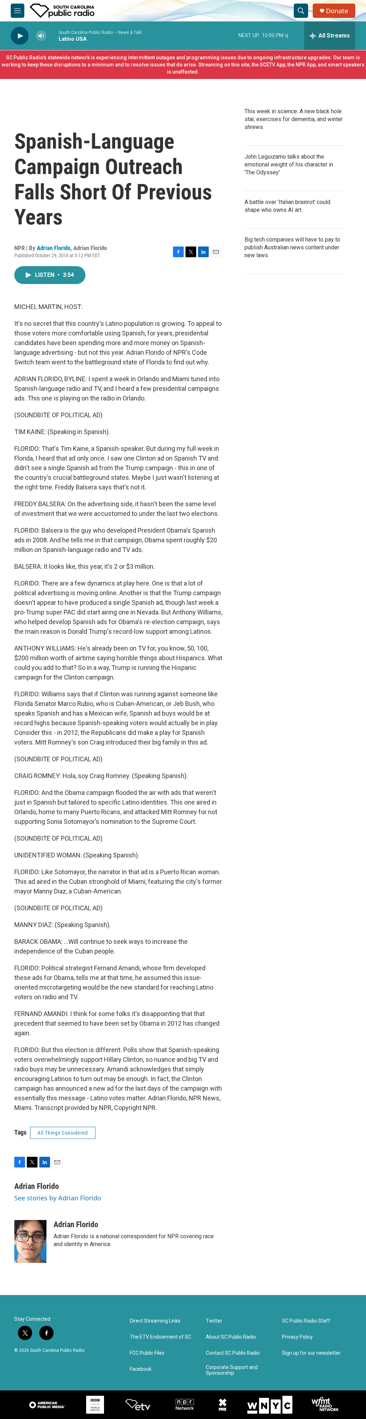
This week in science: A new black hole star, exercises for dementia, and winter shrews (293, 119)
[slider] (52, 35)
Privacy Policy (297, 1337)
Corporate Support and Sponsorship (232, 1370)
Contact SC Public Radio (233, 1353)
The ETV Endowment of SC (160, 1337)
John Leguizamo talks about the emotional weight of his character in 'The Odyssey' (288, 164)
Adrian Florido (53, 248)
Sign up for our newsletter (311, 1353)
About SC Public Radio (231, 1337)
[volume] (41, 36)
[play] (19, 36)
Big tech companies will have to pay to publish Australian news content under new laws (292, 247)
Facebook (141, 1369)
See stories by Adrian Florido (57, 1198)
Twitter (214, 1321)
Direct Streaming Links (155, 1321)
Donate (337, 11)
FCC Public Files (147, 1353)
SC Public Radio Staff (306, 1321)
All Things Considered (63, 1133)
